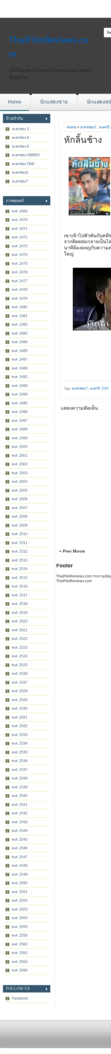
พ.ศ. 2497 (20, 421)
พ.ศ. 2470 (20, 220)
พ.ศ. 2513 (20, 560)
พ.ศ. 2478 (20, 290)
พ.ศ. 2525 (20, 665)
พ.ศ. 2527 (20, 682)
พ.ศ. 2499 (20, 438)
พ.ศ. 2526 (20, 674)
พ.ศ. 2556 (20, 935)
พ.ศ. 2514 (20, 569)
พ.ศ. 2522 (20, 639)
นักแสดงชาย (54, 102)
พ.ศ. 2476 (20, 272)
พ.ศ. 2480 (20, 307)
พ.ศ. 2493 (20, 386)
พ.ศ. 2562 (20, 953)
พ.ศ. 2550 (20, 883)
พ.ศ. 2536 (20, 761)
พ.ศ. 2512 (20, 551)
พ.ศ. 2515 (20, 578)
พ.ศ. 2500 (20, 447)
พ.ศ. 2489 (20, 368)
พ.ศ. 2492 (20, 377)
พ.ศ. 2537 (20, 770)
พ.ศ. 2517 (20, 595)
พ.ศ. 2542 (20, 813)
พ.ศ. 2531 (20, 717)
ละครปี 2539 (99, 388)
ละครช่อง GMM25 (26, 155)
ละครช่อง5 (20, 172)
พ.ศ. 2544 (20, 831)
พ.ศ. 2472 (20, 237)
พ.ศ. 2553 (20, 909)
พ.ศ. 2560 (20, 944)
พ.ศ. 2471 (20, 229)
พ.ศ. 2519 (20, 613)
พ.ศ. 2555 (20, 927)
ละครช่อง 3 (20, 129)
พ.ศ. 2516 (20, 586)
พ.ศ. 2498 (20, 429)
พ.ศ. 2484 (20, 342)
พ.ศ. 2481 (20, 316)
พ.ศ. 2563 (20, 962)
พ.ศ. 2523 (20, 647)
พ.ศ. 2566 (20, 970)
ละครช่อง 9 (20, 146)
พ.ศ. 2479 (20, 298)
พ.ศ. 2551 (20, 892)
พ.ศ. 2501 (20, 455)
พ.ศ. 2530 (20, 708)
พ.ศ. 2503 (20, 473)
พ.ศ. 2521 (20, 630)
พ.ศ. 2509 (20, 525)
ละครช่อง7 (20, 181)
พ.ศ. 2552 (20, 900)
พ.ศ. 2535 (20, 752)
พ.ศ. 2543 (20, 822)
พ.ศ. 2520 (20, 621)
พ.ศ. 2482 (20, 324)
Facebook (20, 998)
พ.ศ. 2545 (20, 839)
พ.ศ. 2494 (20, 394)
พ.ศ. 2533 (20, 735)
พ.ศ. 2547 (20, 857)
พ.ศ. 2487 (20, 359)
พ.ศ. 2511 (20, 543)
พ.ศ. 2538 (20, 778)
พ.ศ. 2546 (20, 848)
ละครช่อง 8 (20, 137)
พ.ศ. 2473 (20, 246)
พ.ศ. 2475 (20, 264)
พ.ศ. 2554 (20, 918)
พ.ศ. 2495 (20, 403)
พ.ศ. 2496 (20, 412)
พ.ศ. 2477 (20, 281)
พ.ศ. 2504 (20, 482)
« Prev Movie (72, 551)
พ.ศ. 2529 (20, 700)
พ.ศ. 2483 (20, 333)
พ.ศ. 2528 (20, 691)
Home (14, 102)
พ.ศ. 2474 (20, 255)
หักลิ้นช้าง (83, 140)
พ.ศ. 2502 (20, 464)
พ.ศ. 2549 (20, 874)
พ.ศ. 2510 (20, 534)
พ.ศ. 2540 (20, 796)
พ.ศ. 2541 (20, 805)
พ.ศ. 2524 (20, 656)
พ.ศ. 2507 (20, 508)
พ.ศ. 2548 (20, 865)
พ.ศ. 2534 (20, 743)
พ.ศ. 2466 (20, 211)
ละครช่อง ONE (23, 164)
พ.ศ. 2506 (20, 499)
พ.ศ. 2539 (20, 787)
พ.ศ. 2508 (20, 516)
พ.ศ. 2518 (20, 604)
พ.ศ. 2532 (20, 726)
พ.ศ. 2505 (20, 490)
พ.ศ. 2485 (20, 351)
